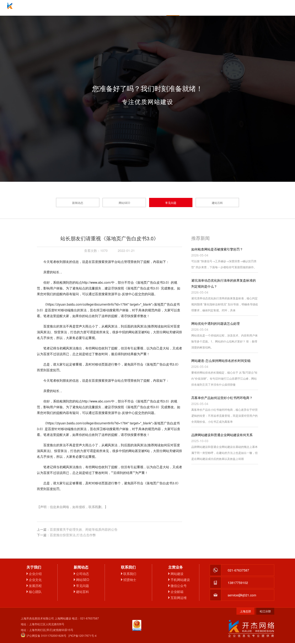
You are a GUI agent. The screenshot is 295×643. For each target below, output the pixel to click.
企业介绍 (35, 573)
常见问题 (170, 203)
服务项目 (122, 8)
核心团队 (35, 591)
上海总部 (245, 611)
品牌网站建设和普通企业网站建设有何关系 (222, 434)
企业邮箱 (147, 8)
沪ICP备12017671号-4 (82, 635)
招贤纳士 (129, 579)
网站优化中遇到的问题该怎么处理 (215, 323)
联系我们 (223, 8)
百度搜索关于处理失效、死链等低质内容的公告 (84, 529)
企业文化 (35, 579)
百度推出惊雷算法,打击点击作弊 (73, 535)
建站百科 (217, 203)
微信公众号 (179, 585)
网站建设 (177, 573)
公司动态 (82, 573)
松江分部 (265, 611)
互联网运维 (179, 597)
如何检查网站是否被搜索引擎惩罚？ (217, 249)
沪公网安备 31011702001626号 (46, 635)
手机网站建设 (180, 579)
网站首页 (71, 8)
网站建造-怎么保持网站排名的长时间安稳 (221, 360)
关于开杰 (96, 8)
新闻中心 (172, 8)
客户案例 (198, 8)
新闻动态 (77, 203)
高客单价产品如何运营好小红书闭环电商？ (222, 397)
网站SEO (124, 203)
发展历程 (35, 585)
